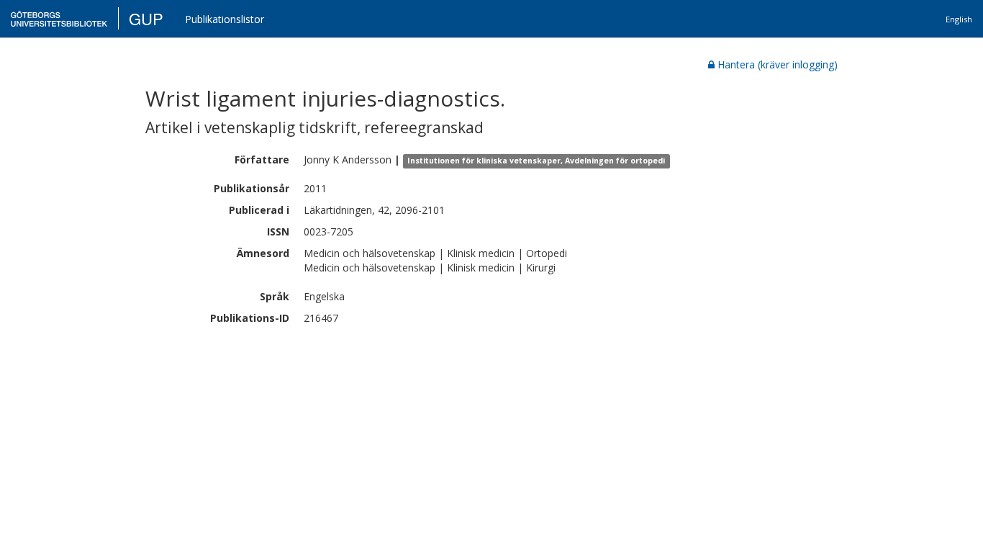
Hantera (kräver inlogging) (777, 64)
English (959, 19)
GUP (146, 18)
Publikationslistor (224, 19)
